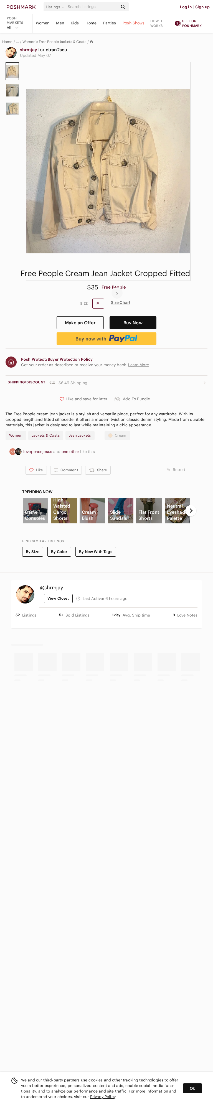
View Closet (58, 598)
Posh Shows (134, 23)
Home (91, 23)
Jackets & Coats (46, 435)
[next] (117, 293)
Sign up (202, 6)
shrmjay (29, 49)
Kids (75, 23)
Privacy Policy (102, 1096)
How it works (156, 23)
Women (43, 23)
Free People (114, 287)
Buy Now (133, 322)
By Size (32, 551)
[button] (56, 7)
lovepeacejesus (38, 451)
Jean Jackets (80, 435)
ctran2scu (56, 49)
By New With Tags (95, 551)
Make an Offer (80, 322)
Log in (186, 6)
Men (60, 23)
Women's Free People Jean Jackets (91, 42)
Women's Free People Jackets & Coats (54, 42)
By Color (59, 551)
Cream (120, 435)
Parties (109, 23)
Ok (192, 1088)
